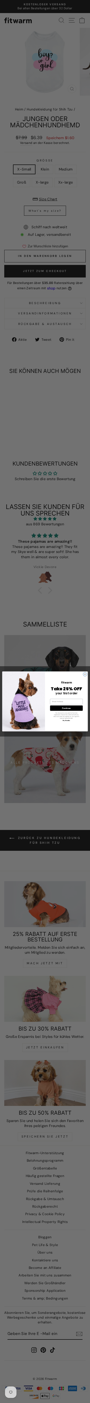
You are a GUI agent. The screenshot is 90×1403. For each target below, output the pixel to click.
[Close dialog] (85, 674)
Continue (66, 708)
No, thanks (66, 720)
